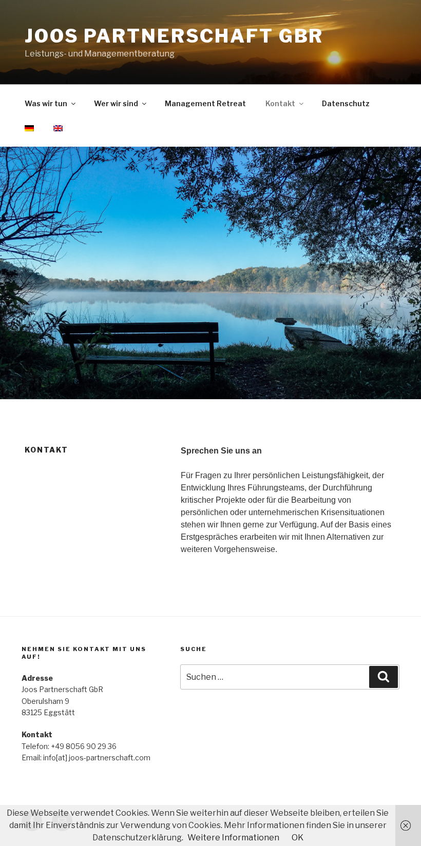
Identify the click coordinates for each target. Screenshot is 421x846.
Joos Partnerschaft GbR (174, 36)
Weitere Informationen (233, 837)
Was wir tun (46, 103)
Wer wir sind (116, 103)
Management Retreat (205, 103)
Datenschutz (346, 103)
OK (297, 837)
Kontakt (280, 103)
